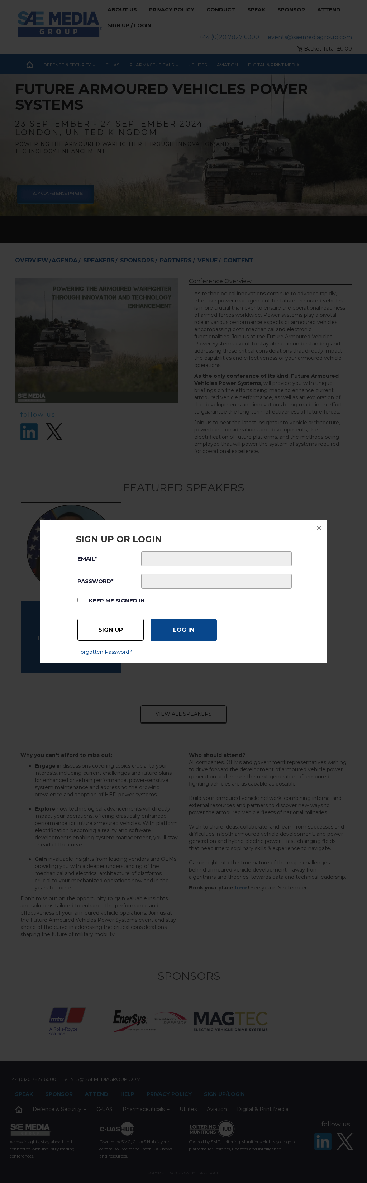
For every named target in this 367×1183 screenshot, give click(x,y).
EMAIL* (87, 558)
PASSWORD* (95, 581)
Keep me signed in (117, 600)
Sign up (110, 629)
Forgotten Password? (104, 652)
